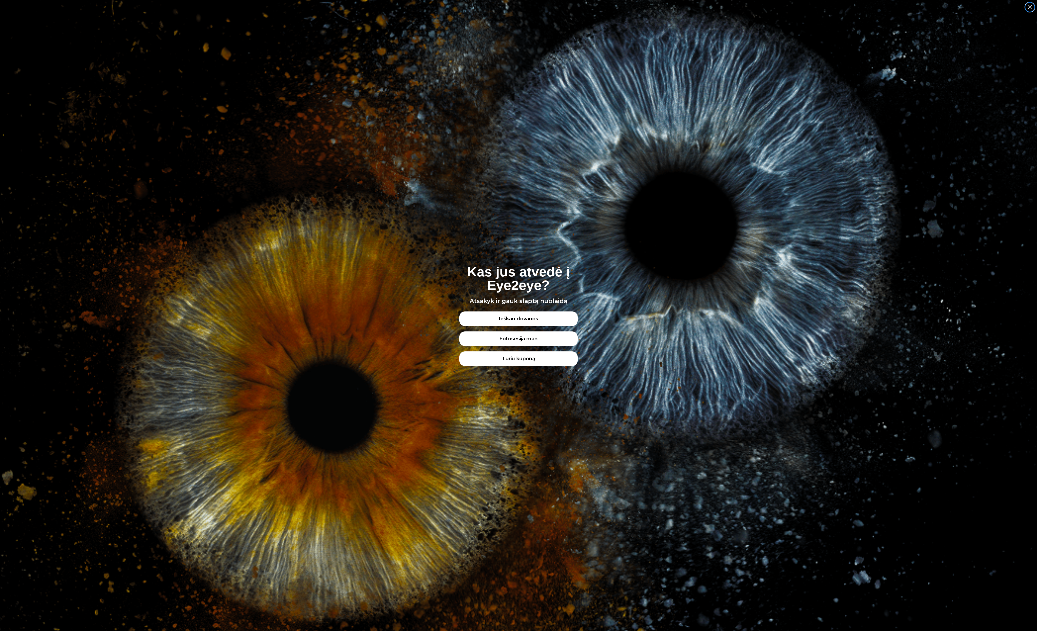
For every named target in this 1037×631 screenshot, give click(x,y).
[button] (1026, 590)
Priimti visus (855, 605)
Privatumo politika (50, 621)
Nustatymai (995, 605)
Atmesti (925, 605)
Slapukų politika (20, 621)
